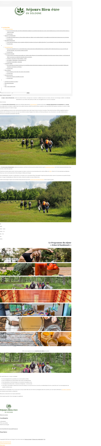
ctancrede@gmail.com (13, 428)
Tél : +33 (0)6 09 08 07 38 (7, 1)
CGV (44, 439)
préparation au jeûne (50, 167)
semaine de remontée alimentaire (37, 179)
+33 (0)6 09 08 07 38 (4, 428)
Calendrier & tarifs (6, 3)
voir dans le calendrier (66, 389)
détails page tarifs (40, 365)
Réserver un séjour (4, 414)
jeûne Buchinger (33, 104)
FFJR (50, 171)
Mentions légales (28, 439)
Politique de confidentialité (37, 439)
